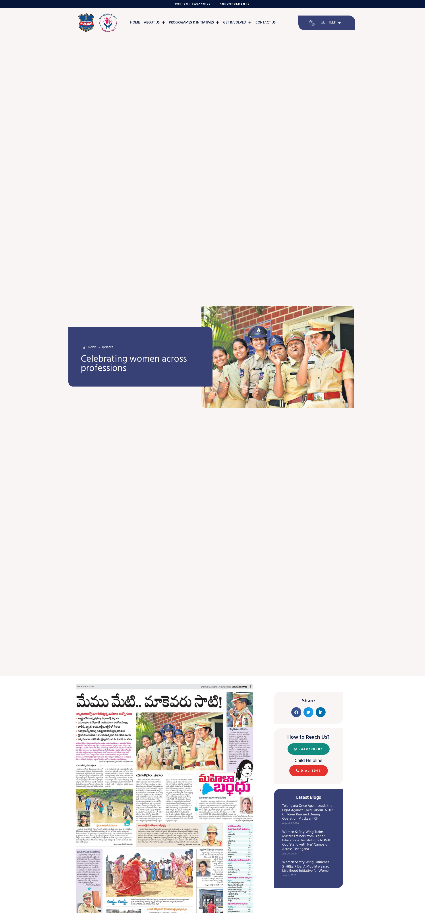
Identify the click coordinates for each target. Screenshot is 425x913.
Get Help (328, 23)
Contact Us (265, 23)
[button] (296, 712)
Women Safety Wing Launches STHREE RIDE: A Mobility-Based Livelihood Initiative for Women (306, 866)
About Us (152, 23)
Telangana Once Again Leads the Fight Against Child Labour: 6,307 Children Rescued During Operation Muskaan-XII (307, 812)
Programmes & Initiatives (191, 23)
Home (135, 23)
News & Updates (100, 347)
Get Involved (234, 23)
